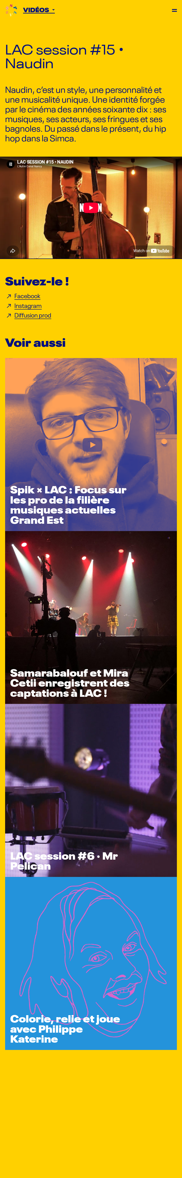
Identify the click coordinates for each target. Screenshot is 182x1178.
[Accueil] (11, 10)
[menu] (174, 10)
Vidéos (36, 10)
